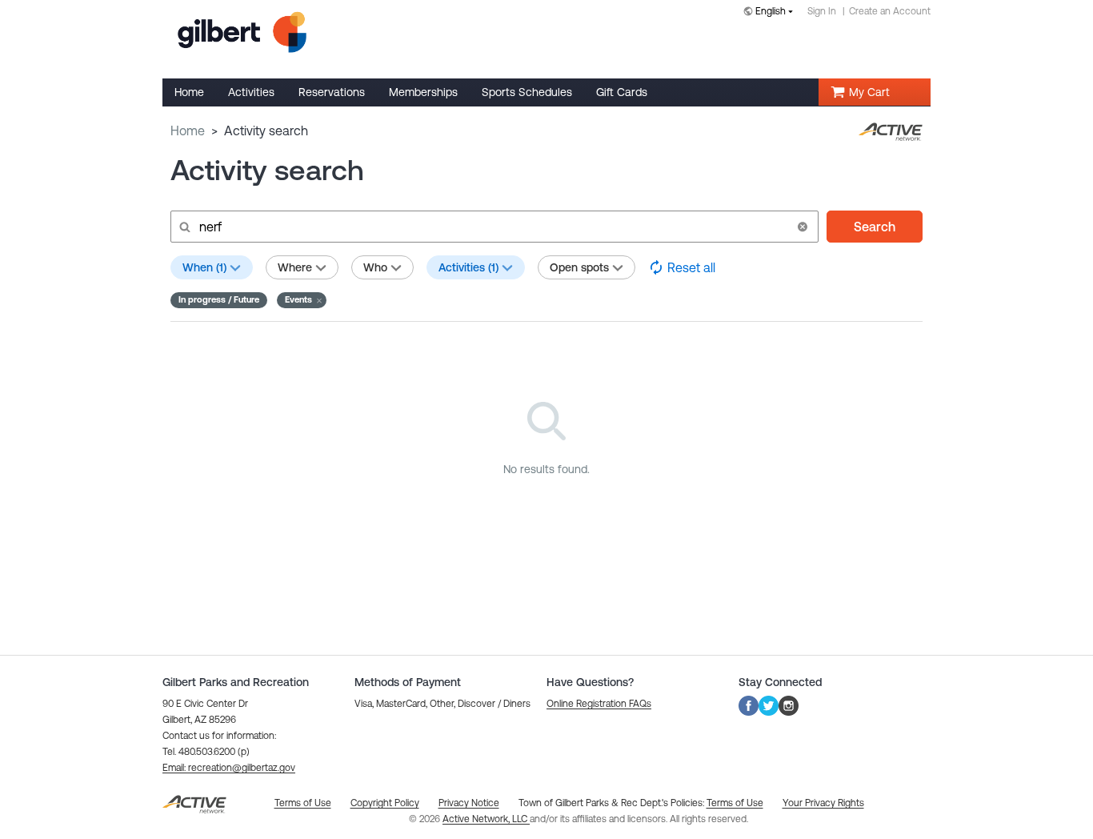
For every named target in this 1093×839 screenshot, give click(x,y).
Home (187, 130)
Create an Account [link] (890, 11)
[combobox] (771, 12)
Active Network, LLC (486, 819)
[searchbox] (492, 226)
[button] (802, 226)
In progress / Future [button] (218, 299)
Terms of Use (735, 803)
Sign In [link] (821, 11)
